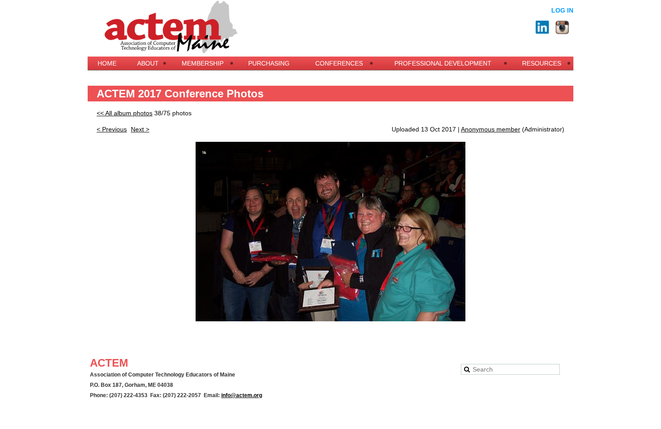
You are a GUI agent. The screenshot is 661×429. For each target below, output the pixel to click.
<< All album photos (124, 113)
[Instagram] (562, 27)
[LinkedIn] (542, 27)
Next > (140, 129)
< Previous (112, 129)
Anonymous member (490, 129)
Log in (562, 10)
